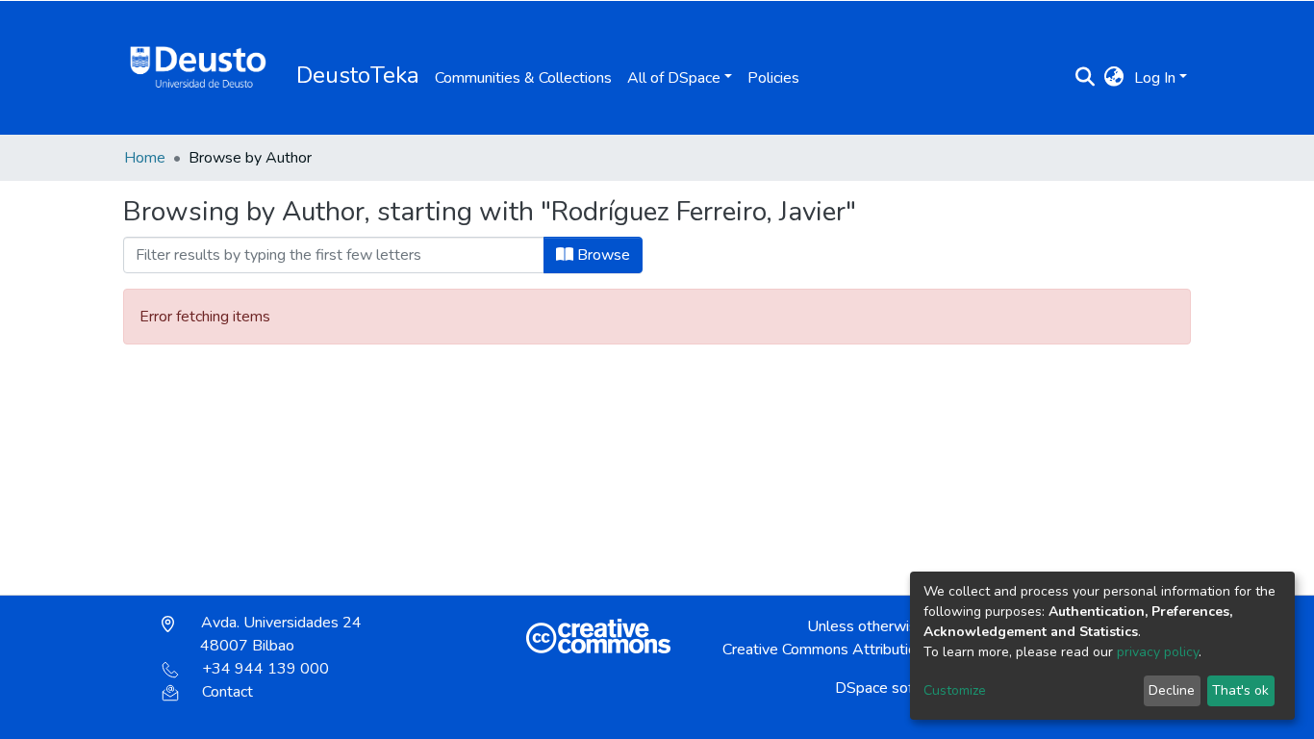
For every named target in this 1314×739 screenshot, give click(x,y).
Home (144, 157)
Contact (227, 691)
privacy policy (1158, 652)
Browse (601, 255)
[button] (1114, 77)
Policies (773, 78)
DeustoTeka (357, 75)
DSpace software (893, 688)
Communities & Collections (523, 78)
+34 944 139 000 (265, 668)
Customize (954, 690)
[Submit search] (1086, 77)
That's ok (1240, 690)
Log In (1154, 78)
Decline (1172, 690)
